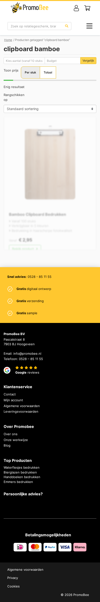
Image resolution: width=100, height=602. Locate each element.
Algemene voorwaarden (22, 406)
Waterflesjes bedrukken (22, 467)
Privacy (12, 578)
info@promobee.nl (27, 353)
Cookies (13, 586)
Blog (7, 445)
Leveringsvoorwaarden (21, 411)
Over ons (10, 434)
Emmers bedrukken (18, 482)
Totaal (48, 72)
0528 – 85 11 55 (31, 359)
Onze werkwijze (16, 440)
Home (8, 40)
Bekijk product (23, 249)
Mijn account (13, 400)
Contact (10, 394)
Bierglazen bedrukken (20, 472)
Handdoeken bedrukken (22, 477)
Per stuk (30, 72)
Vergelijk (88, 60)
